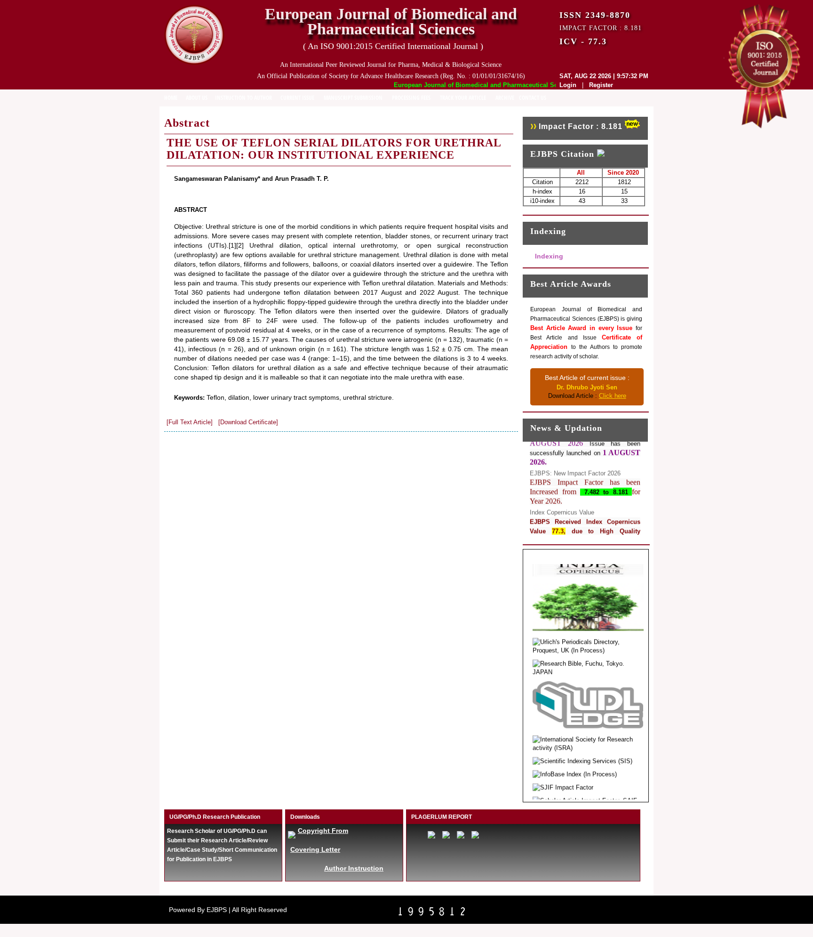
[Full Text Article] (190, 422)
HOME (170, 98)
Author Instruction (353, 868)
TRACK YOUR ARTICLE (463, 98)
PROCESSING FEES (411, 98)
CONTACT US (532, 98)
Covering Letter (315, 849)
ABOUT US (196, 98)
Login (567, 85)
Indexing (549, 256)
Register (601, 85)
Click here (612, 395)
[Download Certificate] (248, 422)
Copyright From (323, 830)
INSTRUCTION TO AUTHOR (243, 98)
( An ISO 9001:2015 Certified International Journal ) (393, 46)
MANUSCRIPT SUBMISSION (353, 98)
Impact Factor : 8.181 (580, 126)
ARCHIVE (504, 98)
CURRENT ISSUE (297, 98)
